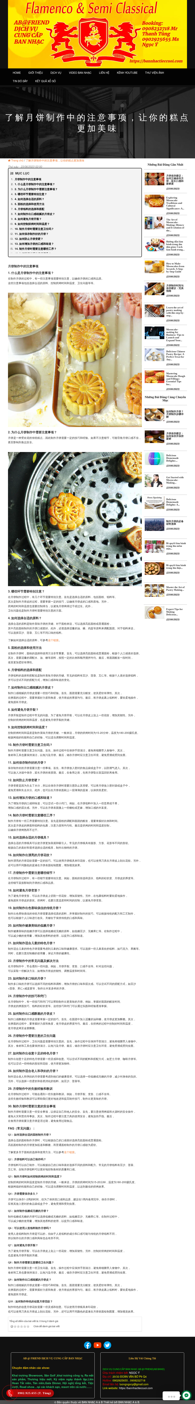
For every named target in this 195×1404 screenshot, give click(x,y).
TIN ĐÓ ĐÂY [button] (20, 81)
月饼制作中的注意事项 (28, 179)
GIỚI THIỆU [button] (35, 73)
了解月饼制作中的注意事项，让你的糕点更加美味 (55, 160)
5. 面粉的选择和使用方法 (29, 204)
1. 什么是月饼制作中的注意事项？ (35, 184)
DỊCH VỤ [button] (55, 73)
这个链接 (53, 640)
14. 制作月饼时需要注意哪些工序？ (36, 248)
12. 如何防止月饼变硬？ (29, 239)
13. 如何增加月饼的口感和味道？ (34, 243)
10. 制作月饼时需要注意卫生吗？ (34, 229)
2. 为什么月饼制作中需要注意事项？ (36, 189)
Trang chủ (17, 160)
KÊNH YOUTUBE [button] (127, 73)
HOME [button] (17, 73)
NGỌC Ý (134, 1373)
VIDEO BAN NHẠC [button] (80, 73)
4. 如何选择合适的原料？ (29, 199)
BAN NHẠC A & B (92, 1402)
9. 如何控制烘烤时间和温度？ (32, 224)
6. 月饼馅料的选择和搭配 (29, 209)
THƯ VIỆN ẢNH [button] (154, 73)
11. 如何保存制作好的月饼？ (32, 234)
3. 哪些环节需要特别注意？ (31, 194)
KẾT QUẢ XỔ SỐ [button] (45, 81)
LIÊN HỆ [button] (104, 73)
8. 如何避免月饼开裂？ (28, 219)
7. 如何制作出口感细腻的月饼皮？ (35, 214)
